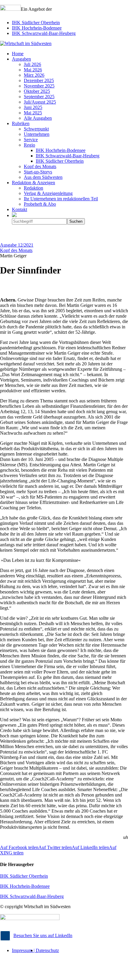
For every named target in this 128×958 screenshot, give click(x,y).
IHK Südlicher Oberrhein (36, 22)
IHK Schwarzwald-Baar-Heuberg (44, 33)
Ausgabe (16, 244)
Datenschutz (47, 950)
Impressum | (24, 950)
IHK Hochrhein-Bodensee (37, 27)
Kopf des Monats (16, 250)
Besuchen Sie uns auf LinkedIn (42, 935)
